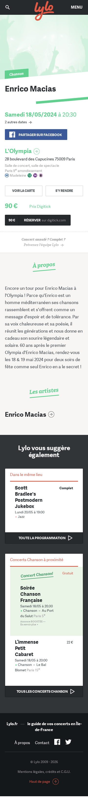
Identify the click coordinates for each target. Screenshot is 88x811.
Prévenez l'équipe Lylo (43, 242)
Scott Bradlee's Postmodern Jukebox (29, 496)
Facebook (57, 743)
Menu (76, 7)
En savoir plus (28, 624)
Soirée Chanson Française (31, 593)
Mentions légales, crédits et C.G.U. (44, 771)
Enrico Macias (25, 415)
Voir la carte (23, 191)
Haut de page (39, 781)
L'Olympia (18, 151)
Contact (42, 742)
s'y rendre (64, 191)
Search (11, 7)
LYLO (44, 11)
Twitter (68, 743)
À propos (22, 742)
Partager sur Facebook (40, 135)
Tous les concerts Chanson (42, 691)
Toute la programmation (42, 538)
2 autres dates (16, 122)
